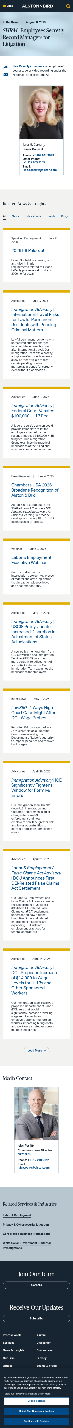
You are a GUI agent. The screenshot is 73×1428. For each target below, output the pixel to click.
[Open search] (68, 6)
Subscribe (36, 1318)
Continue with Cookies (36, 1421)
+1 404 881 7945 (43, 155)
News (15, 216)
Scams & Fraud (46, 1365)
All (4, 216)
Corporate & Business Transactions (26, 1233)
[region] (36, 1398)
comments (37, 66)
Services (9, 1342)
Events (51, 216)
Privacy (41, 1358)
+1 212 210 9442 (38, 1160)
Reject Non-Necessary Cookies (36, 1411)
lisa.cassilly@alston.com (40, 170)
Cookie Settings (37, 1401)
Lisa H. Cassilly (34, 144)
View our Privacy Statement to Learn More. (28, 1394)
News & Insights (13, 1350)
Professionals (12, 1335)
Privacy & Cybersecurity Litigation (26, 1224)
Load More (34, 1050)
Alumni (41, 1335)
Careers (36, 1285)
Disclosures (44, 1350)
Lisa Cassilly (21, 66)
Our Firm (9, 1358)
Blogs (65, 216)
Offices (8, 1365)
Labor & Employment (17, 1215)
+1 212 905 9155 (34, 162)
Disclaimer (43, 1342)
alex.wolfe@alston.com (34, 1167)
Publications (33, 216)
